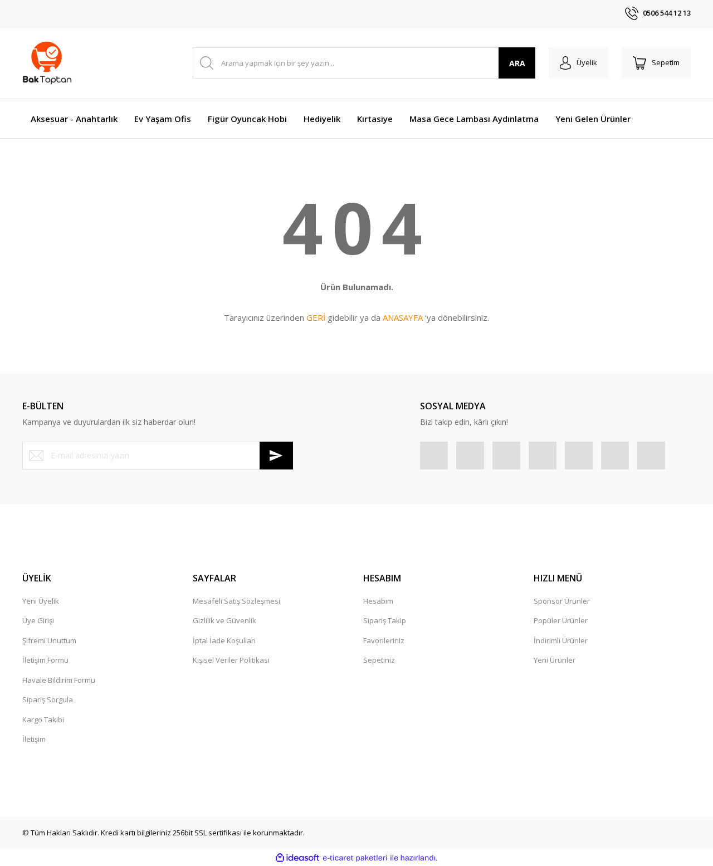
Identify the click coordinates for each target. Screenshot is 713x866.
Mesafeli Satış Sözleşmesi (236, 601)
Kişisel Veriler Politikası (231, 660)
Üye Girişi (38, 620)
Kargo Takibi (43, 720)
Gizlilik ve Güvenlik (224, 620)
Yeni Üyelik (40, 601)
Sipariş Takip (384, 620)
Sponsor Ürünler (562, 601)
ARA (517, 63)
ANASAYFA (403, 317)
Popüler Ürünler (561, 620)
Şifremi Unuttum (49, 640)
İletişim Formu (45, 660)
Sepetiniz (379, 660)
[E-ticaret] (355, 858)
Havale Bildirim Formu (58, 680)
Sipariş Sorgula (47, 699)
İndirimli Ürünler (561, 640)
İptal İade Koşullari (224, 640)
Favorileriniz (383, 640)
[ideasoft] (297, 858)
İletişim (34, 739)
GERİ (315, 317)
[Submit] (276, 455)
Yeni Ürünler (554, 660)
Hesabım (378, 601)
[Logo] (47, 63)
